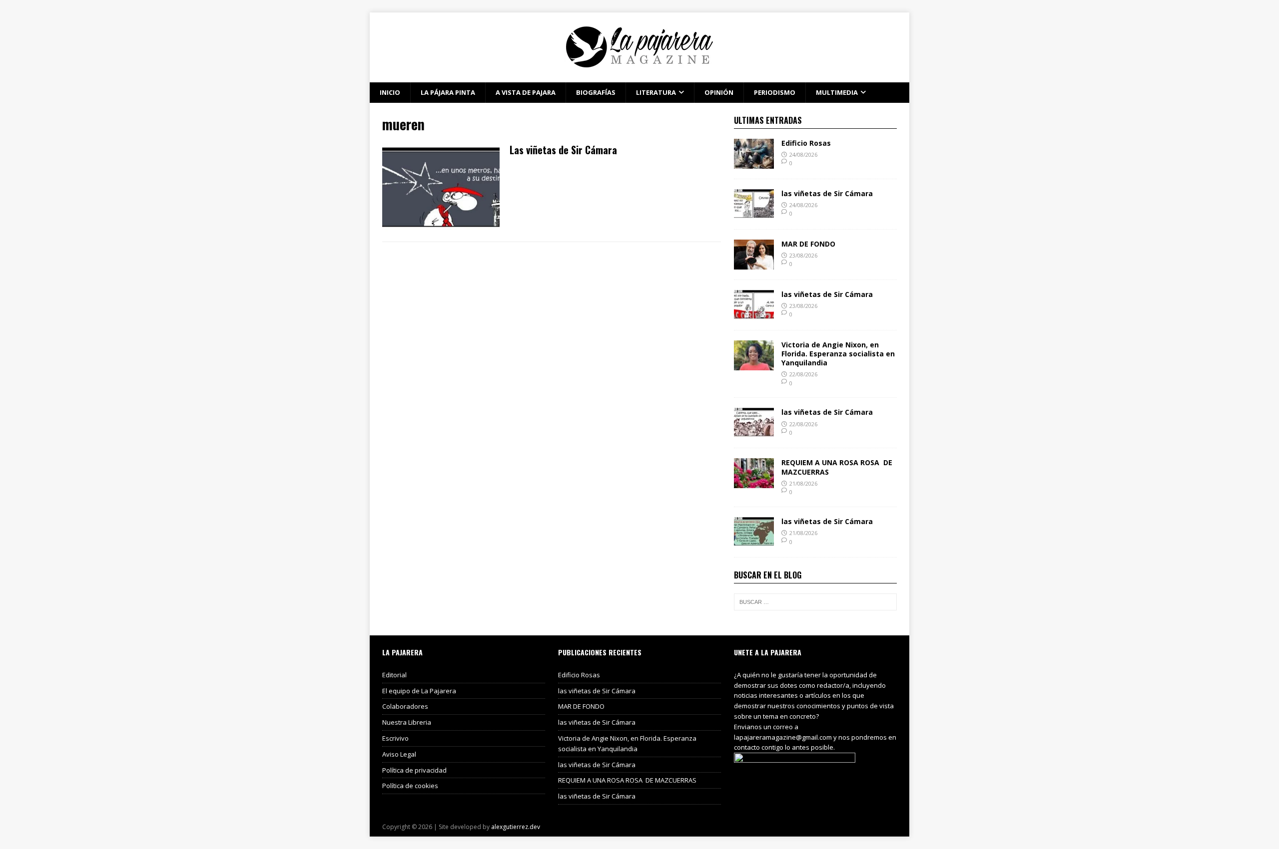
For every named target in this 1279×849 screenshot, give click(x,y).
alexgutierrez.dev (515, 827)
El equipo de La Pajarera (419, 690)
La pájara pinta (448, 92)
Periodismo (774, 92)
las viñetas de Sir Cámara (827, 193)
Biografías (596, 92)
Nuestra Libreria (406, 722)
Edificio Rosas (806, 143)
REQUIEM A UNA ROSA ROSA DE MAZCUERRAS (836, 467)
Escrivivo (395, 738)
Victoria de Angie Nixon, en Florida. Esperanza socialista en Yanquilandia (838, 353)
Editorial (394, 674)
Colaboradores (405, 706)
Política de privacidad (414, 770)
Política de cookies (410, 785)
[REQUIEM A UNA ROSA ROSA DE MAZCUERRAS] (754, 482)
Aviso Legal (399, 754)
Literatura (656, 92)
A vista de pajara (526, 92)
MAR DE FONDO (808, 244)
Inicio (390, 92)
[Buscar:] (815, 601)
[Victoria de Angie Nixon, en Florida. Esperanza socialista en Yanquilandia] (754, 364)
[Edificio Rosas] (754, 162)
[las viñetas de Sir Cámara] (754, 213)
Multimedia (837, 92)
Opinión (718, 92)
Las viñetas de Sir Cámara (563, 149)
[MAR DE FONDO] (754, 263)
